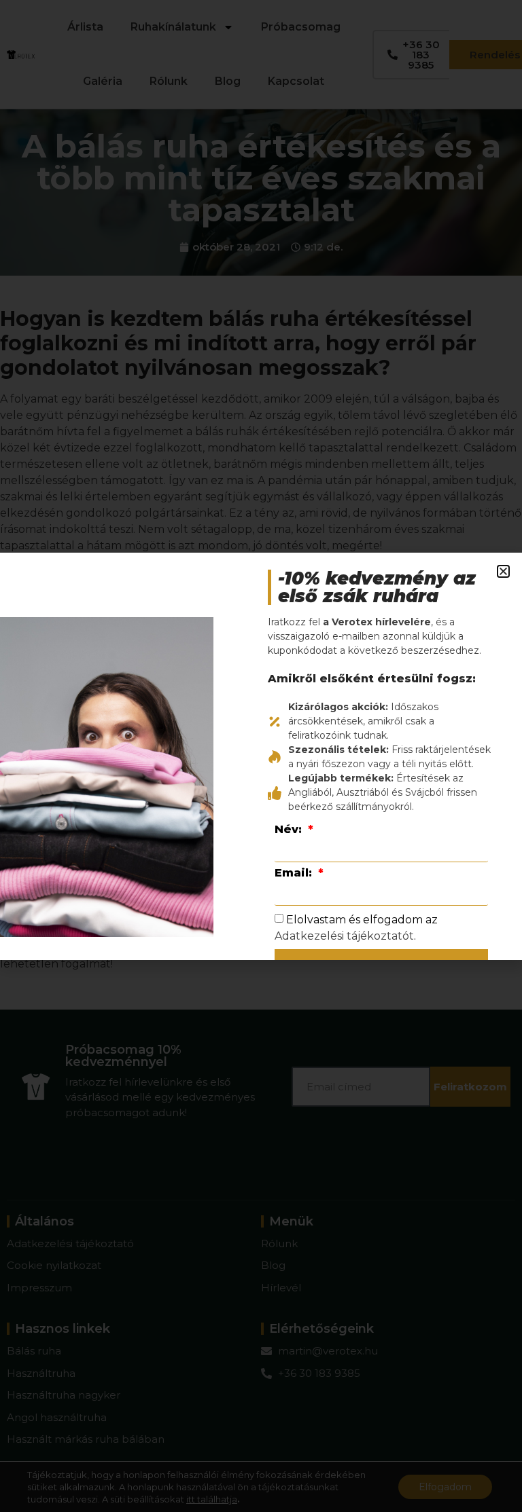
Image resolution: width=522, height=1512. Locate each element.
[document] (261, 756)
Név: (290, 829)
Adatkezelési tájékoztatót (344, 935)
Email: (295, 873)
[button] (503, 571)
